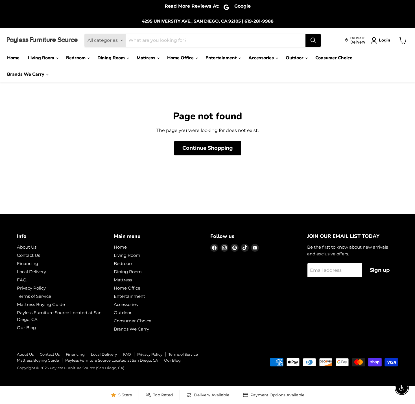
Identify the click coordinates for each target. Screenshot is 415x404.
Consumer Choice (333, 58)
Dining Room (111, 58)
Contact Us (28, 255)
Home (13, 58)
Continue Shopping (207, 148)
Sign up (380, 270)
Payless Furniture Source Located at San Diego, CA (111, 360)
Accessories (261, 58)
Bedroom (76, 58)
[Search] (313, 40)
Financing (27, 263)
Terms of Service (34, 296)
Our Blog (26, 327)
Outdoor (295, 58)
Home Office (181, 58)
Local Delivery (31, 271)
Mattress (146, 58)
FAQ (22, 280)
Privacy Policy (31, 288)
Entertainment (222, 58)
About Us (26, 247)
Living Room (41, 58)
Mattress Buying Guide (41, 304)
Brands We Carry (26, 74)
